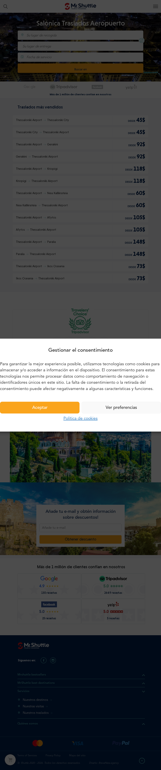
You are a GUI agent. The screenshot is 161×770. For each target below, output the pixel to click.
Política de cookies (80, 419)
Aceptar (40, 408)
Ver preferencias (121, 408)
